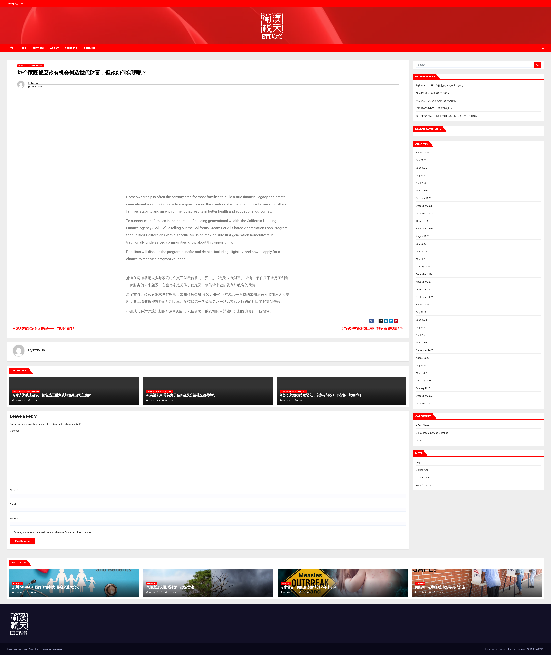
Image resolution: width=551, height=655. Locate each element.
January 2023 (423, 388)
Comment (15, 431)
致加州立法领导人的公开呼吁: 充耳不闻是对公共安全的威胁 (447, 116)
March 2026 (422, 190)
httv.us (34, 83)
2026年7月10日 (290, 592)
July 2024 (421, 312)
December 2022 (424, 396)
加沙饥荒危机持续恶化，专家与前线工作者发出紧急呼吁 (321, 395)
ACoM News (422, 425)
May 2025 (421, 259)
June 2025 (421, 251)
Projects (71, 48)
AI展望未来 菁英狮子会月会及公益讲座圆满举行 (181, 395)
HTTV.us (38, 592)
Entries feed (422, 470)
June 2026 (421, 168)
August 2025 (422, 236)
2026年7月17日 (156, 592)
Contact (89, 48)
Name (14, 490)
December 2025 (424, 206)
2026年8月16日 (22, 592)
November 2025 (424, 213)
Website (14, 518)
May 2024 (421, 327)
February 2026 (423, 198)
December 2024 (424, 274)
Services (38, 48)
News (419, 440)
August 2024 (422, 304)
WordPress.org (424, 485)
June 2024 (421, 320)
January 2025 (423, 266)
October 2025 (423, 221)
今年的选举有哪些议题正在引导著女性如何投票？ (370, 328)
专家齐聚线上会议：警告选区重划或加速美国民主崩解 (51, 395)
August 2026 (422, 152)
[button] (543, 48)
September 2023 (424, 350)
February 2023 (423, 380)
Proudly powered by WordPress (20, 649)
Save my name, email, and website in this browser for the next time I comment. (53, 532)
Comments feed (424, 477)
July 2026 (421, 160)
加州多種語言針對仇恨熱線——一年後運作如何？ (45, 328)
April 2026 (421, 183)
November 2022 (424, 403)
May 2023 (421, 365)
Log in (419, 462)
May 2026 (421, 175)
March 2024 (422, 342)
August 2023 (422, 358)
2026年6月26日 (424, 592)
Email (13, 504)
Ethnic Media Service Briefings (31, 65)
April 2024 (421, 335)
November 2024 (424, 282)
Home (23, 48)
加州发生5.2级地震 (535, 649)
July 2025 (421, 244)
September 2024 (424, 297)
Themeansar (57, 649)
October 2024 (423, 289)
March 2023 (422, 373)
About (54, 48)
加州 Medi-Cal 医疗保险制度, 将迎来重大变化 (439, 85)
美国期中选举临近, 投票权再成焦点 (434, 108)
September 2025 (424, 228)
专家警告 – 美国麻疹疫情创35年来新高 (436, 101)
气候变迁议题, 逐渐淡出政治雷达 (433, 93)
